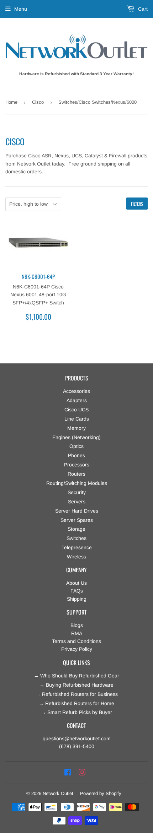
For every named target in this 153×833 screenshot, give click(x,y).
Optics (76, 446)
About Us (76, 583)
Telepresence (77, 547)
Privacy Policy (76, 649)
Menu (20, 9)
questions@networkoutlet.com (77, 738)
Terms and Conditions (76, 641)
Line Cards (76, 419)
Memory (76, 428)
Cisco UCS (76, 409)
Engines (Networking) (76, 437)
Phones (76, 455)
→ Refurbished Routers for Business (77, 694)
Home (11, 102)
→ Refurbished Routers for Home (76, 703)
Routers (76, 474)
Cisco (38, 102)
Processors (76, 464)
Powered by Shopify (100, 793)
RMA (76, 633)
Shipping (76, 599)
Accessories (76, 391)
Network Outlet (58, 793)
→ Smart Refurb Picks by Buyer (76, 712)
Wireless (76, 556)
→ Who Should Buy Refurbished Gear (76, 675)
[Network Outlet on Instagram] (82, 773)
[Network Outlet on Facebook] (68, 773)
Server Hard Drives (76, 511)
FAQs (76, 591)
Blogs (76, 625)
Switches (76, 538)
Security (77, 492)
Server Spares (76, 520)
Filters (137, 204)
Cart (142, 9)
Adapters (77, 400)
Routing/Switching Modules (76, 483)
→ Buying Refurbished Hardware (76, 685)
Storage (76, 529)
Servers (76, 501)
